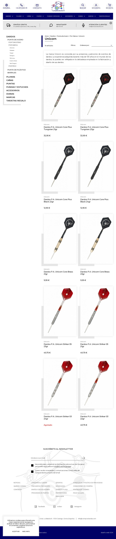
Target (11, 53)
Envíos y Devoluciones (40, 489)
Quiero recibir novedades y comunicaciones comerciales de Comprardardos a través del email (57, 472)
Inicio (47, 36)
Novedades (60, 486)
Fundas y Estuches (53, 16)
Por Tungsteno (15, 42)
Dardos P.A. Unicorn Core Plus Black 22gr (58, 200)
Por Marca (13, 45)
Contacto (37, 8)
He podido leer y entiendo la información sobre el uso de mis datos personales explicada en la (59, 465)
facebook (41, 506)
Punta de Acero (15, 40)
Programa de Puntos (40, 493)
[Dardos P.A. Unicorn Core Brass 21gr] (60, 239)
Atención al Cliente (39, 483)
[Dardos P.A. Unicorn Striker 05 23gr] (60, 311)
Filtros (73, 45)
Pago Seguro (78, 493)
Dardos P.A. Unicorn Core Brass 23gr (95, 273)
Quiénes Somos (20, 486)
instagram (78, 506)
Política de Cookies (81, 489)
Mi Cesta (109, 8)
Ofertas (59, 483)
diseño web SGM (107, 532)
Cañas (29, 16)
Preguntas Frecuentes (40, 486)
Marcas (90, 16)
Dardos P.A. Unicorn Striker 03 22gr (94, 417)
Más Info (26, 531)
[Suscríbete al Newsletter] (83, 458)
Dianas (80, 16)
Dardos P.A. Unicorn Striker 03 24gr (58, 417)
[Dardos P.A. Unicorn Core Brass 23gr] (96, 239)
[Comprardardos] (58, 6)
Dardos (8, 16)
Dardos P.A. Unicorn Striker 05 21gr (94, 345)
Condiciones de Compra (83, 486)
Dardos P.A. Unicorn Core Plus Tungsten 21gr (58, 128)
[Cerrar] (111, 23)
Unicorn (12, 50)
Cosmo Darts (13, 60)
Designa (12, 55)
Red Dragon (13, 63)
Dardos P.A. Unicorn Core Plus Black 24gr (94, 200)
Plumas (18, 16)
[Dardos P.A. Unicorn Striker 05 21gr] (96, 311)
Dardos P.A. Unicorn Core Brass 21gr (58, 273)
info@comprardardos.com (87, 519)
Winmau (12, 58)
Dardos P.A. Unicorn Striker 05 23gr (58, 345)
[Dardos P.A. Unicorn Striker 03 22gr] (96, 384)
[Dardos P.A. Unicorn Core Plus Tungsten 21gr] (60, 94)
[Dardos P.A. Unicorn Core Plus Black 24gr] (96, 167)
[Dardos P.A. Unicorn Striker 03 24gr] (60, 384)
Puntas (39, 16)
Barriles (11, 73)
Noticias (17, 483)
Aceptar (15, 531)
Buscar (83, 8)
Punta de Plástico (16, 70)
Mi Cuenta (96, 8)
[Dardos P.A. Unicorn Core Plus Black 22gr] (60, 167)
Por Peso (12, 66)
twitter (59, 506)
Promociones (61, 493)
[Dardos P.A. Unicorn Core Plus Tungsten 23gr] (96, 94)
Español (6, 8)
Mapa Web (60, 496)
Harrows (12, 47)
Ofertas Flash (62, 489)
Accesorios (69, 16)
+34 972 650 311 (21, 8)
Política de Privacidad (63, 466)
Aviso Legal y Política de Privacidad (88, 483)
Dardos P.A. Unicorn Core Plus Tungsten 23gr (94, 128)
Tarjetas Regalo (104, 16)
